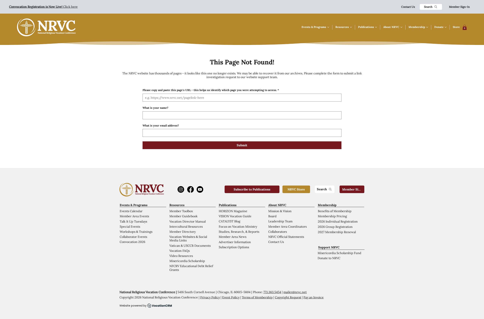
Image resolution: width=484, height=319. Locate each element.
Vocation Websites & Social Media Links (188, 238)
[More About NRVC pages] (401, 27)
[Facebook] (190, 189)
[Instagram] (181, 189)
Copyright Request (288, 297)
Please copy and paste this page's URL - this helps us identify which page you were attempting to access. (211, 90)
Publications (228, 205)
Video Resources (181, 256)
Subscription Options (234, 247)
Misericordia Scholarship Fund (339, 253)
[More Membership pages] (427, 27)
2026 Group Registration (335, 227)
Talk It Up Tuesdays (133, 221)
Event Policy (231, 297)
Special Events (130, 226)
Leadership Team (280, 221)
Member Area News (232, 237)
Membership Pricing (332, 216)
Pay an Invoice (313, 297)
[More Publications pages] (376, 27)
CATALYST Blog (229, 221)
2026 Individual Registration (338, 221)
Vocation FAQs (179, 251)
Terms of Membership (257, 297)
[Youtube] (200, 189)
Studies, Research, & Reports (239, 231)
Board (272, 216)
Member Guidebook (183, 216)
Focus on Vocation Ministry (238, 226)
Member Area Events (134, 216)
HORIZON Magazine (233, 211)
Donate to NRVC (329, 258)
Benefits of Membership (334, 211)
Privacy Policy (210, 297)
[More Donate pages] (446, 27)
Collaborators (277, 231)
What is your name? (155, 107)
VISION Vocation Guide (235, 216)
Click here (43, 6)
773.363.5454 (272, 292)
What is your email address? (161, 125)
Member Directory (182, 231)
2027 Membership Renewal (337, 232)
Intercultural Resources (186, 226)
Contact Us (408, 6)
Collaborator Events (133, 237)
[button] (464, 27)
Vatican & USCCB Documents (190, 245)
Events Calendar (131, 211)
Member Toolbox (181, 211)
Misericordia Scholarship (187, 261)
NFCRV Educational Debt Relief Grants (191, 267)
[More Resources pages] (351, 27)
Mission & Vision (280, 211)
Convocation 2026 (132, 242)
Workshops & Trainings (136, 231)
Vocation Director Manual (187, 221)
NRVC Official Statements (286, 237)
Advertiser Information (235, 242)
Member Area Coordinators (287, 226)
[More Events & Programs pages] (328, 27)
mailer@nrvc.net (295, 292)
